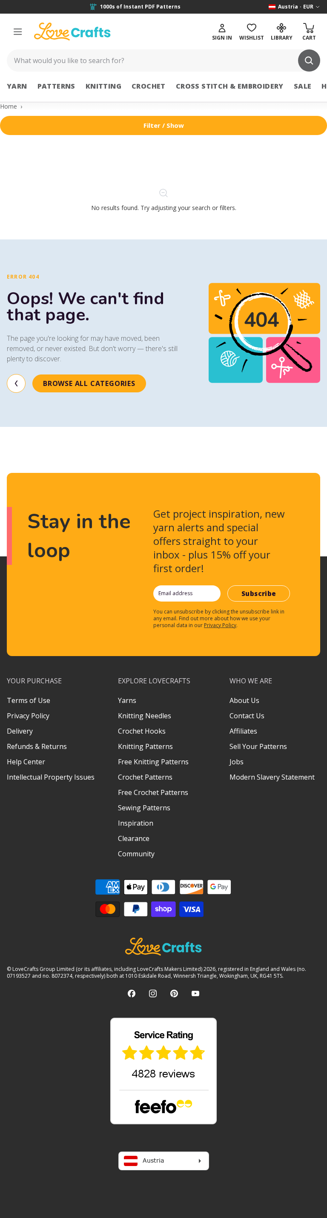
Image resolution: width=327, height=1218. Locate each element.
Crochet (149, 86)
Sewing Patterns (144, 807)
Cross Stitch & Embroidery (230, 86)
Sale (303, 86)
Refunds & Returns (37, 746)
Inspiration (135, 823)
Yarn (17, 86)
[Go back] (16, 383)
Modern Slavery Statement (272, 777)
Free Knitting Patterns (153, 761)
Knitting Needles (144, 715)
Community (136, 853)
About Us (244, 700)
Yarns (127, 700)
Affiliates (243, 731)
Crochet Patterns (145, 777)
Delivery (20, 731)
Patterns (56, 86)
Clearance (133, 838)
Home (8, 106)
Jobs (236, 761)
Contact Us (246, 715)
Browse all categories (89, 383)
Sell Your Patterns (258, 746)
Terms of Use (28, 700)
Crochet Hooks (142, 731)
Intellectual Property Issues (51, 777)
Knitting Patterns (145, 746)
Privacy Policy (220, 625)
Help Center (26, 761)
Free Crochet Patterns (153, 792)
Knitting (103, 86)
